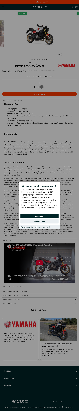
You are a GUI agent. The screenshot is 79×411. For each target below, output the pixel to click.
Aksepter (39, 216)
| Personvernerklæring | (28, 227)
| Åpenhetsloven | (44, 227)
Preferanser (39, 221)
